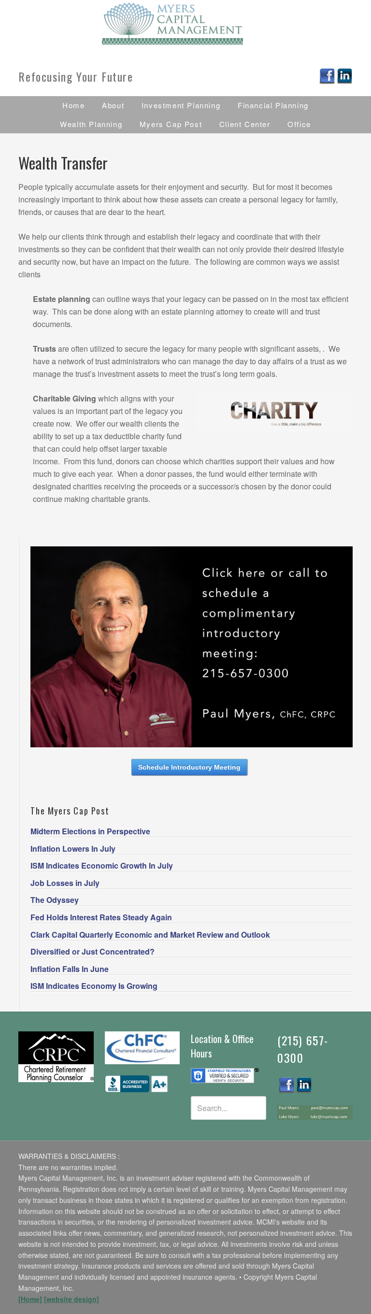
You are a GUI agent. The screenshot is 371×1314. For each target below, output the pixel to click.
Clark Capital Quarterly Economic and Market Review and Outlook (150, 934)
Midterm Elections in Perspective (90, 831)
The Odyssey (54, 899)
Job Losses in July (65, 882)
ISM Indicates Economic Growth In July (101, 865)
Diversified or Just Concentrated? (92, 951)
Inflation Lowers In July (72, 848)
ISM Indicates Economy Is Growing (93, 985)
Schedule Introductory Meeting (189, 767)
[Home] (30, 1299)
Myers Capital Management (185, 24)
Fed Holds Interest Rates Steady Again (101, 917)
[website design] (71, 1299)
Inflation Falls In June (69, 968)
